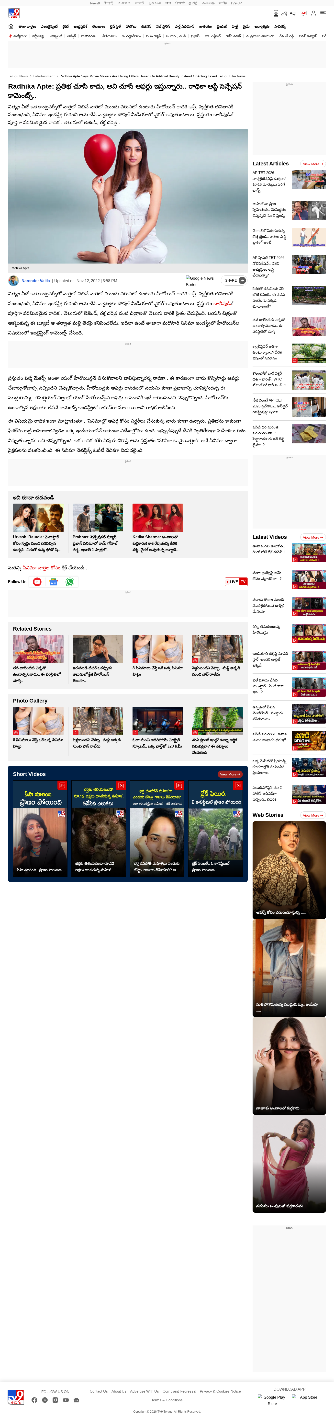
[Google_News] (53, 581)
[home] (11, 26)
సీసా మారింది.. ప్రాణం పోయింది (39, 870)
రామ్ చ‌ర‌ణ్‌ (233, 36)
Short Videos (29, 774)
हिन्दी (109, 3)
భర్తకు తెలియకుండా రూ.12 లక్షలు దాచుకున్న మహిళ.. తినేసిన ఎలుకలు (94, 867)
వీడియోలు (109, 36)
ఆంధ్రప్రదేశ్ (80, 26)
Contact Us (99, 1391)
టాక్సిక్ (71, 36)
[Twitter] (45, 1400)
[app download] (274, 13)
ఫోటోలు (131, 26)
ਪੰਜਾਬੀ (180, 3)
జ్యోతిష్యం (38, 36)
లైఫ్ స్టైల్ (115, 26)
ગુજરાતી (154, 3)
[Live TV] (301, 13)
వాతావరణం (89, 36)
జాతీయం (205, 26)
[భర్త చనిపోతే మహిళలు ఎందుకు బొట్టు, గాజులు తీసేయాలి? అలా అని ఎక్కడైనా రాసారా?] (157, 829)
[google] (202, 280)
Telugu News (18, 76)
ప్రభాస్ (195, 36)
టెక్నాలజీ (56, 36)
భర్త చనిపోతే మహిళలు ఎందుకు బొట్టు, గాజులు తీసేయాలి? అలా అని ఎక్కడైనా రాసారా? (157, 867)
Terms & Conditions (167, 1400)
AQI (293, 13)
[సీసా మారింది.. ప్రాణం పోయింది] (40, 829)
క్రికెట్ (66, 26)
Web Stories (268, 815)
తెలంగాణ (98, 26)
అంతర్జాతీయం (131, 36)
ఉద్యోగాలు (20, 36)
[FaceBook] (34, 1400)
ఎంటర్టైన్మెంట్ (49, 26)
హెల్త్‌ (235, 26)
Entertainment (43, 76)
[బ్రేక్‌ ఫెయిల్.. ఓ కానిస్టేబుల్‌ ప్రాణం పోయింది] (216, 829)
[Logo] (14, 13)
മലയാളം (208, 3)
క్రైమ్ (246, 26)
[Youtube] (37, 581)
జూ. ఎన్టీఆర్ (213, 36)
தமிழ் (193, 3)
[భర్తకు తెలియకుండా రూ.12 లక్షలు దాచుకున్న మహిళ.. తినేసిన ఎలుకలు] (99, 829)
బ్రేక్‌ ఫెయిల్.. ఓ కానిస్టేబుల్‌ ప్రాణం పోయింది (211, 866)
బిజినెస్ (146, 26)
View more (228, 774)
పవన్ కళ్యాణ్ (308, 36)
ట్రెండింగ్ (222, 26)
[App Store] (306, 1400)
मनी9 (223, 3)
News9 (95, 3)
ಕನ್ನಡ (124, 3)
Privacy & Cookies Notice (220, 1391)
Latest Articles (271, 164)
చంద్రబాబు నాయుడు (260, 36)
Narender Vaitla (36, 281)
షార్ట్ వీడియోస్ (184, 26)
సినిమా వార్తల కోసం (41, 567)
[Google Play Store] (272, 1400)
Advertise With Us (144, 1391)
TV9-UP (236, 3)
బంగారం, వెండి (176, 36)
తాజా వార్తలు (27, 26)
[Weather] (284, 13)
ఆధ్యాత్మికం (262, 26)
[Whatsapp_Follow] (70, 581)
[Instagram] (55, 1400)
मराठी (139, 3)
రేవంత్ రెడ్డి (286, 36)
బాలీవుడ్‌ (222, 303)
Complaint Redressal (179, 1391)
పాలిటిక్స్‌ (280, 26)
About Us (118, 1391)
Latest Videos (270, 537)
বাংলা (168, 3)
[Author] (13, 280)
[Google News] (76, 1400)
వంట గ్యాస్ (153, 36)
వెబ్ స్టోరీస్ (163, 26)
